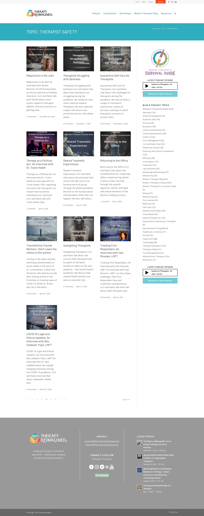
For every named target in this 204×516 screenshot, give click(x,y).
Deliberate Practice (151, 147)
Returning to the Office (114, 160)
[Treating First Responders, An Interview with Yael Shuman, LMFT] (115, 228)
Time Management (151, 253)
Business (147, 126)
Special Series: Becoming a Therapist (159, 221)
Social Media (148, 214)
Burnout (146, 123)
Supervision (148, 239)
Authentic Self (149, 119)
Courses (160, 2)
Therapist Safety (150, 249)
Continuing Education (152, 133)
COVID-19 (147, 137)
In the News (148, 161)
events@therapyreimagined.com (102, 444)
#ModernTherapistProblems (156, 109)
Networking (148, 196)
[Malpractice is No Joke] (41, 58)
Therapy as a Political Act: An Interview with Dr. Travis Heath (39, 164)
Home (137, 2)
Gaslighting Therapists (77, 245)
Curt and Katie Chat (151, 144)
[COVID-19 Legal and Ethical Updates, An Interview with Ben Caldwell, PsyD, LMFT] (41, 317)
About (144, 2)
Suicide (146, 235)
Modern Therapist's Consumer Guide (159, 186)
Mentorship (148, 175)
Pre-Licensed (148, 200)
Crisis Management (151, 140)
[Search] (175, 13)
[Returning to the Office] (115, 143)
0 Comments (31, 116)
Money (146, 193)
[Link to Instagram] (172, 2)
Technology (148, 242)
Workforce (147, 260)
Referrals (147, 203)
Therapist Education (152, 246)
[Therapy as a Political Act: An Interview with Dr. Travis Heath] (41, 143)
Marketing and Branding (154, 172)
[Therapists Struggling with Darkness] (78, 58)
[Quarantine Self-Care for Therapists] (115, 58)
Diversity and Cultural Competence (158, 151)
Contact (150, 2)
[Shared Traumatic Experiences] (78, 143)
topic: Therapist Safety (51, 31)
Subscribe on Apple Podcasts (160, 94)
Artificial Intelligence (152, 116)
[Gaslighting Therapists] (78, 228)
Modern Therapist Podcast (155, 182)
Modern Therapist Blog (153, 179)
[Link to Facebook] (168, 2)
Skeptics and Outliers (152, 210)
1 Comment (31, 208)
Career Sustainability (152, 130)
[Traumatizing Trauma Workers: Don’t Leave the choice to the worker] (41, 228)
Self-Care (147, 207)
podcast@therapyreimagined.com (102, 441)
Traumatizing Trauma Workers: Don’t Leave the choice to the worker (41, 249)
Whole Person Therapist (154, 256)
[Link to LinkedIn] (176, 2)
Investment (148, 165)
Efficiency (147, 158)
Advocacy (147, 112)
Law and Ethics (149, 168)
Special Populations (151, 218)
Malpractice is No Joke (40, 75)
